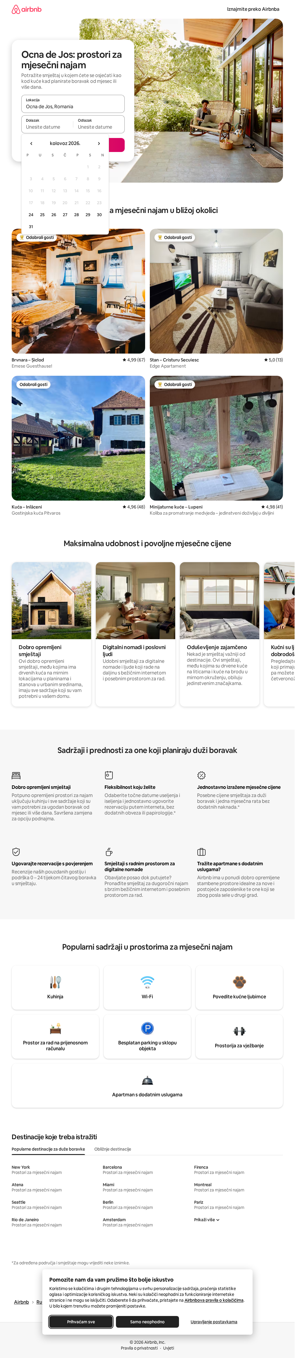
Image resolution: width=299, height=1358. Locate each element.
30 (99, 214)
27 (65, 214)
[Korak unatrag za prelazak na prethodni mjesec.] (31, 143)
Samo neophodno (147, 1321)
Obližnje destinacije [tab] (112, 1149)
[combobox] (73, 106)
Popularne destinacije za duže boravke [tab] (48, 1149)
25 (42, 214)
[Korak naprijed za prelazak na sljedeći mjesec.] (98, 143)
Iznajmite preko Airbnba (253, 9)
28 (76, 214)
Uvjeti (168, 1348)
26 (53, 214)
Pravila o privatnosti (139, 1348)
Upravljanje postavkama (214, 1321)
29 (88, 214)
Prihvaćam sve (81, 1321)
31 (31, 226)
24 (31, 214)
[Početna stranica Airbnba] (26, 9)
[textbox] (47, 126)
